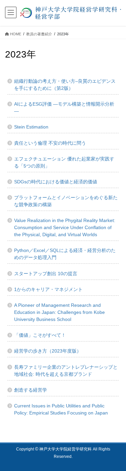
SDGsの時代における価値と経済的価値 (55, 181)
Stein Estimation (31, 127)
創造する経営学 (30, 390)
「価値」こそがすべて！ (40, 335)
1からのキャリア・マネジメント (48, 289)
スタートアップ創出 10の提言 (45, 273)
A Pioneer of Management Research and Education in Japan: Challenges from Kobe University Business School (59, 312)
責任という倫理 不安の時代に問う (50, 143)
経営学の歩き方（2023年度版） (47, 351)
